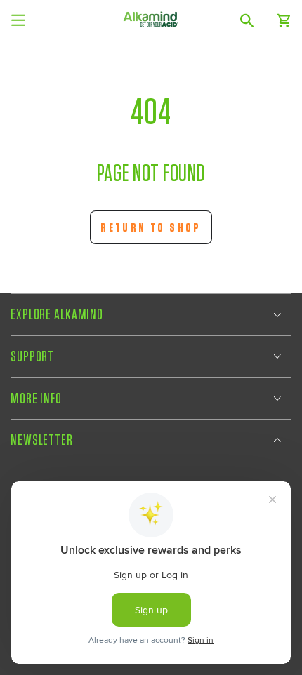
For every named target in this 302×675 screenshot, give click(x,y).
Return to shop (151, 228)
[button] (247, 20)
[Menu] (18, 20)
